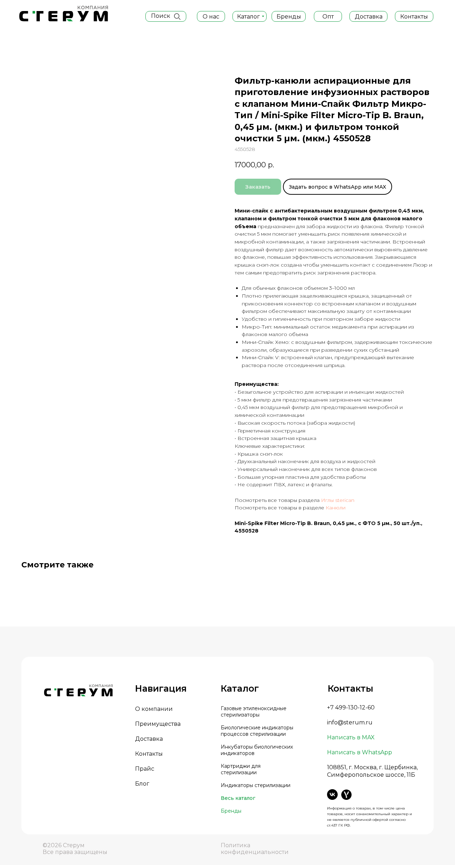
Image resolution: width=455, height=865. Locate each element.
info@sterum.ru (350, 722)
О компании (154, 709)
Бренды (231, 811)
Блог (142, 783)
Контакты (149, 753)
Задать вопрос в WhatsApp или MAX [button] (337, 187)
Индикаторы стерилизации (255, 785)
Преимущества (158, 723)
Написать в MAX (351, 737)
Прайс (144, 768)
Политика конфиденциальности (255, 848)
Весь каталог (238, 798)
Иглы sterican (337, 500)
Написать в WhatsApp (359, 752)
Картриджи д (238, 766)
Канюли (336, 507)
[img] (177, 16)
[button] (328, 16)
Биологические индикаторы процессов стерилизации (257, 730)
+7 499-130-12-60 (351, 707)
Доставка (149, 738)
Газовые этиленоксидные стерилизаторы (254, 711)
